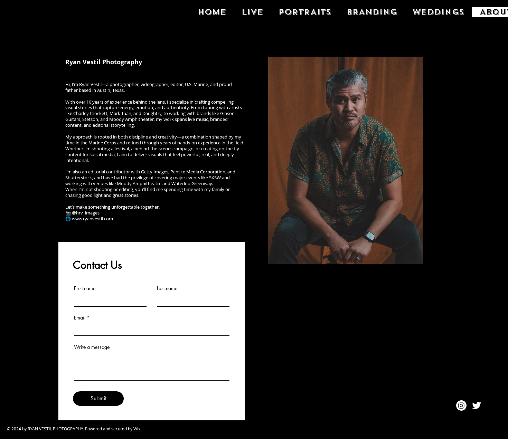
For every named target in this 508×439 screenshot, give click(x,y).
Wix (136, 428)
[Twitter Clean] (476, 405)
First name (84, 288)
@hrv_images (86, 213)
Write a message (92, 347)
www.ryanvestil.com (92, 219)
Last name (167, 288)
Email (79, 317)
